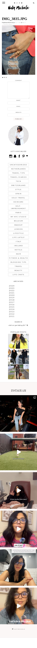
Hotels (18, 250)
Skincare (19, 202)
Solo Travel (18, 198)
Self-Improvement (18, 207)
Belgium (18, 221)
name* (18, 100)
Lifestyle (18, 233)
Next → (11, 24)
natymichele (18, 397)
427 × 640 (18, 22)
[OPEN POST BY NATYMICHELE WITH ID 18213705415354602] (18, 413)
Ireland (18, 245)
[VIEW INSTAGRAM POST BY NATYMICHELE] (35, 429)
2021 (12, 293)
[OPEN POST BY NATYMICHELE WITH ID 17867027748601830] (18, 606)
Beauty (18, 270)
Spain (19, 193)
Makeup (18, 225)
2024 (12, 286)
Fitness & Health (18, 258)
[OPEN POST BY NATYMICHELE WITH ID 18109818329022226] (18, 529)
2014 (12, 309)
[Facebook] (4, 77)
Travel (18, 266)
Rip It (24, 22)
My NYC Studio (18, 217)
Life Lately (18, 237)
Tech (18, 181)
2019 (12, 298)
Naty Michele (18, 8)
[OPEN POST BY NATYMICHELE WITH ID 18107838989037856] (18, 567)
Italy (18, 241)
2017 (12, 302)
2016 (12, 305)
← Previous (5, 24)
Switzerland (18, 185)
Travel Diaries (18, 177)
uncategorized (18, 165)
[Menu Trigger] (3, 2)
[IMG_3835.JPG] (18, 50)
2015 (12, 307)
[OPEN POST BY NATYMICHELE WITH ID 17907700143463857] (18, 490)
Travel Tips (18, 173)
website (18, 112)
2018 (12, 300)
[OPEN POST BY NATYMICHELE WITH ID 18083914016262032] (18, 452)
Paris (18, 212)
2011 (12, 316)
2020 (12, 295)
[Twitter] (3, 77)
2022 (12, 291)
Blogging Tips (18, 262)
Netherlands (18, 169)
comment (18, 80)
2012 (12, 314)
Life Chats (18, 274)
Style (18, 189)
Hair (18, 254)
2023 (12, 288)
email (18, 106)
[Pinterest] (6, 77)
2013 (12, 312)
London (18, 229)
